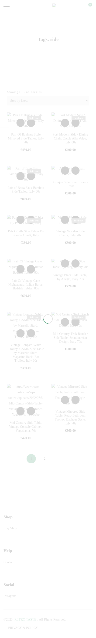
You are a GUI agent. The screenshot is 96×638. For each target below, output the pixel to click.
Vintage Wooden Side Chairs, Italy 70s (70, 233)
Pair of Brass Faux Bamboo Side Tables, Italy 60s (26, 189)
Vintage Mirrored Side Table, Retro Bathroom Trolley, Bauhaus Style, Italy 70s (70, 417)
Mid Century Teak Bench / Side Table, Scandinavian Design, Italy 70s (70, 337)
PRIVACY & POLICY (23, 628)
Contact (8, 562)
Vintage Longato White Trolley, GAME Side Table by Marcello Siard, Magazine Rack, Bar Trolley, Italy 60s (26, 352)
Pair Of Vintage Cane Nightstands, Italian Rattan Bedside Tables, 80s (25, 284)
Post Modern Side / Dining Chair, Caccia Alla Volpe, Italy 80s (70, 138)
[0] (87, 6)
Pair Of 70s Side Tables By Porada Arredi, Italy (26, 233)
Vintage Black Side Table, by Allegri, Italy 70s (70, 277)
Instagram (10, 596)
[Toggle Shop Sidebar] (4, 132)
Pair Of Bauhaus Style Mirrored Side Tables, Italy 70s (26, 138)
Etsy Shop (10, 528)
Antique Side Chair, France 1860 (70, 184)
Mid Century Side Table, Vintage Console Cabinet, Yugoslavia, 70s (25, 426)
